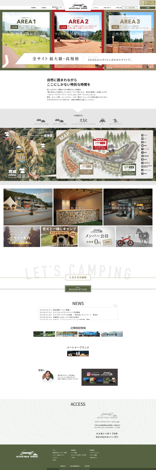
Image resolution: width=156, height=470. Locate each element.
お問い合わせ (107, 7)
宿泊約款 (87, 466)
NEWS (54, 460)
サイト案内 (74, 452)
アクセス (95, 7)
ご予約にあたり (119, 7)
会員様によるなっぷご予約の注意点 (59, 317)
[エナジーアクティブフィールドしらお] (61, 424)
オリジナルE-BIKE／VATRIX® (78, 455)
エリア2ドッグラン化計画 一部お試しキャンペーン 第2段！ (69, 315)
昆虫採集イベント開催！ (55, 310)
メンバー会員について (58, 455)
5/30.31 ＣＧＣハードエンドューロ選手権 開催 (65, 319)
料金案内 (43, 7)
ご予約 (73, 457)
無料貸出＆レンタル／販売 (60, 452)
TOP (54, 450)
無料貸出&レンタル (57, 8)
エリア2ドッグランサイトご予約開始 (60, 312)
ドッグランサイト (94, 452)
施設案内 (33, 7)
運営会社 (62, 466)
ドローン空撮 (93, 455)
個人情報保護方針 (75, 466)
